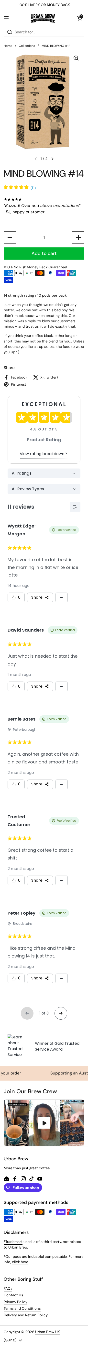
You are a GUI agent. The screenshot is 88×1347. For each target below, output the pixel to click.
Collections (27, 46)
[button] (79, 18)
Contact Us (13, 1295)
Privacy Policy (15, 1301)
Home (8, 46)
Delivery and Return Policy (26, 1315)
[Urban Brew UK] (43, 18)
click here (20, 1261)
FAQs (8, 1288)
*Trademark (13, 1241)
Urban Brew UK (47, 1331)
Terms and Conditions (22, 1308)
